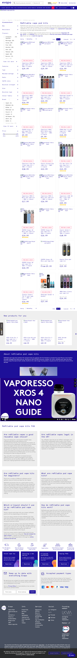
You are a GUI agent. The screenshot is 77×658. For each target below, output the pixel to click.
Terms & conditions (38, 622)
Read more (8, 564)
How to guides (26, 619)
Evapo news (11, 620)
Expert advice (45, 548)
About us (10, 617)
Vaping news (25, 617)
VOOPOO (31, 34)
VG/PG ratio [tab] (6, 81)
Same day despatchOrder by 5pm (32, 548)
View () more (8, 61)
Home (3, 20)
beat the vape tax (37, 36)
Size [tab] (3, 88)
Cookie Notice (30, 654)
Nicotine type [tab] (7, 92)
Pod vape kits (17, 20)
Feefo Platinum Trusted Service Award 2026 (57, 548)
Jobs (9, 622)
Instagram (53, 609)
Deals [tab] (4, 77)
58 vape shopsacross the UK (70, 548)
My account (64, 7)
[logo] (4, 609)
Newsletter (25, 615)
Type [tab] (3, 70)
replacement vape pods (64, 28)
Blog (23, 613)
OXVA (24, 34)
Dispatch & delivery (38, 610)
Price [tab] (4, 131)
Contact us (11, 615)
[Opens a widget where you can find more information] (71, 655)
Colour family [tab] (7, 95)
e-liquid (52, 28)
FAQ (23, 621)
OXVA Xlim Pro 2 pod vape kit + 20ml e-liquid (12, 339)
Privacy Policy (12, 586)
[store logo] (6, 3)
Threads (52, 615)
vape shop (41, 645)
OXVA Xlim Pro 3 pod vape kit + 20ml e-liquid (46, 339)
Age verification (39, 620)
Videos (23, 623)
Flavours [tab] (5, 33)
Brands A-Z (37, 3)
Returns (37, 613)
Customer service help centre (38, 616)
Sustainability (12, 618)
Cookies (37, 627)
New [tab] (3, 26)
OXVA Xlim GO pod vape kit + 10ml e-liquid (30, 339)
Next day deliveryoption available (19, 548)
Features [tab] (5, 66)
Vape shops (11, 609)
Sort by (22, 39)
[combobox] (22, 3)
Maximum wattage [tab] (8, 73)
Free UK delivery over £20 (6, 548)
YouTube (52, 617)
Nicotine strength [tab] (8, 84)
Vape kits (10, 20)
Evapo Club (25, 609)
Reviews (24, 611)
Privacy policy (39, 625)
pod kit (37, 358)
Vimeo (52, 620)
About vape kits (12, 624)
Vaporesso (64, 33)
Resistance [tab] (6, 29)
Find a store (64, 3)
